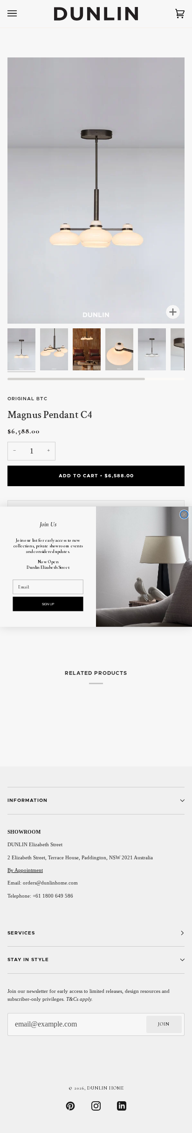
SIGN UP (48, 603)
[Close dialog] (184, 514)
